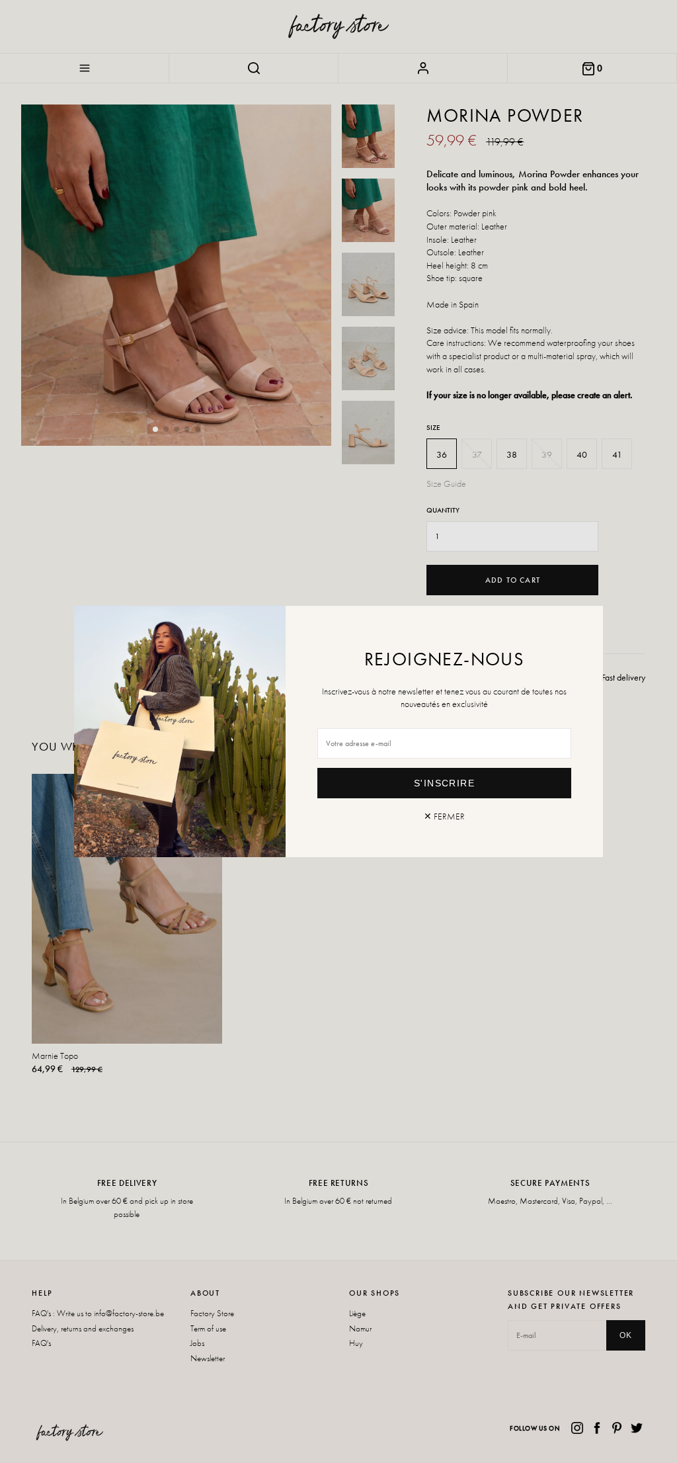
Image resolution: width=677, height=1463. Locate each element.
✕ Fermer (444, 816)
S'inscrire (444, 783)
